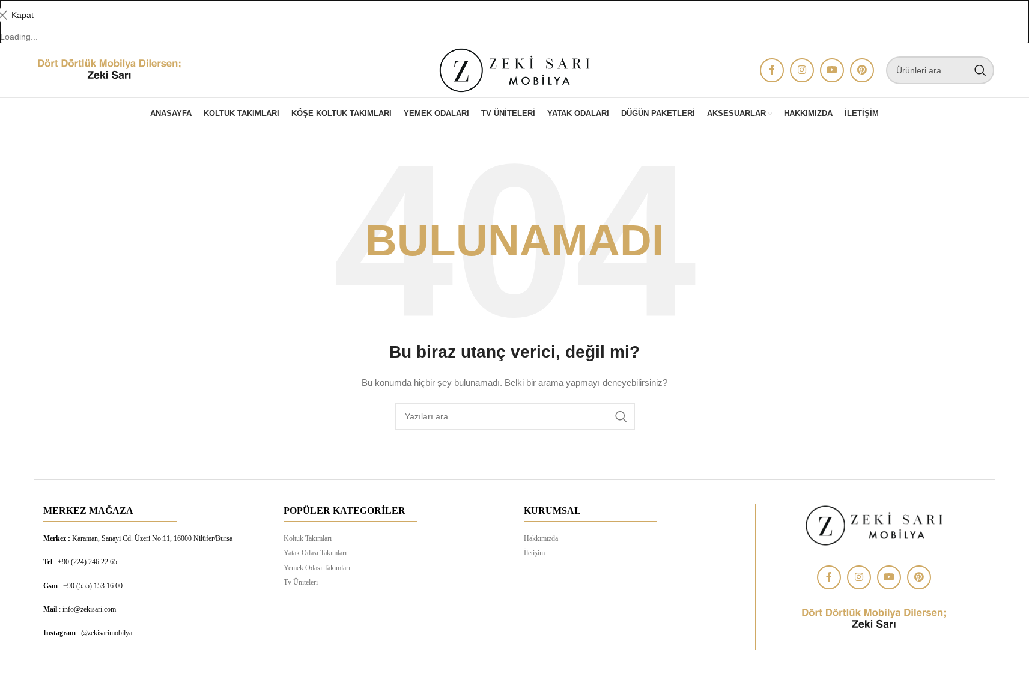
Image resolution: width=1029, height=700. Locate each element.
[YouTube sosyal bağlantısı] (832, 70)
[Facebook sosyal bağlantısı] (772, 70)
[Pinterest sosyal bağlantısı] (862, 70)
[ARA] (980, 70)
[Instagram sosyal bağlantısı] (802, 70)
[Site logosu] (109, 70)
